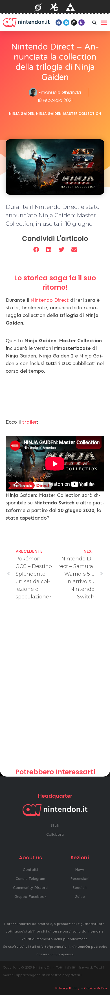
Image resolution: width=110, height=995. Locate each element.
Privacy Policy (67, 988)
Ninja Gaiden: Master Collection (68, 113)
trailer (29, 422)
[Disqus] (55, 686)
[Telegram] (66, 22)
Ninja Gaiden (21, 113)
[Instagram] (74, 22)
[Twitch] (81, 22)
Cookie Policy (95, 988)
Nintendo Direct (49, 300)
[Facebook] (59, 22)
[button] (94, 22)
